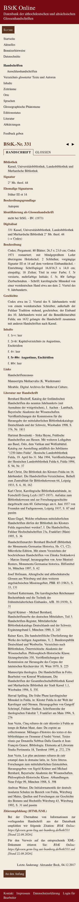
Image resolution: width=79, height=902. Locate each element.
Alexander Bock (50, 865)
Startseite (9, 39)
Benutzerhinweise (14, 50)
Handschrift (18, 152)
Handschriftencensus (20, 375)
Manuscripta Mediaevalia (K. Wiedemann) (34, 381)
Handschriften (13, 65)
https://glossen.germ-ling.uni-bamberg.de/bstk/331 (39, 830)
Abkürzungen (12, 124)
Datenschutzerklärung (46, 893)
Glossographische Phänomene (22, 107)
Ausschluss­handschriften (22, 71)
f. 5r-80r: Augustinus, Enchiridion (31, 357)
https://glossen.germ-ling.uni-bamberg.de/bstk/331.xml (41, 849)
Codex (17, 238)
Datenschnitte (12, 56)
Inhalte (8, 83)
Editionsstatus (12, 112)
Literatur (9, 118)
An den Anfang (14, 874)
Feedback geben (13, 133)
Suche (8, 30)
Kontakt (8, 893)
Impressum (23, 893)
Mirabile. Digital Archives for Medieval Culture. (38, 387)
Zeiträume (10, 89)
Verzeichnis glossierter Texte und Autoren (30, 77)
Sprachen (9, 101)
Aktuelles (9, 44)
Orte (6, 95)
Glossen (43, 152)
